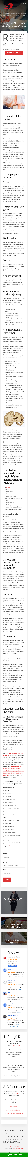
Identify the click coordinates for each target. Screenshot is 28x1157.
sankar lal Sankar (11, 1004)
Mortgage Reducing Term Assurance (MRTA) (13, 836)
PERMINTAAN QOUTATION (14, 52)
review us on (11, 965)
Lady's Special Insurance (10, 805)
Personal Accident (9, 802)
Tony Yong (9, 992)
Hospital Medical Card (10, 799)
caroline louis (10, 969)
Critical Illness (8, 796)
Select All (7, 790)
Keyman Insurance (9, 823)
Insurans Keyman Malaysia (14, 941)
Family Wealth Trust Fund (10, 832)
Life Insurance (8, 793)
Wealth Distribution (9, 829)
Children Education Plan (10, 811)
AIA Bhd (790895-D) (14, 1106)
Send (7, 879)
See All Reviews (14, 1026)
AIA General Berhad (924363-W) (14, 1110)
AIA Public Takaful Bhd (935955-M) (14, 1113)
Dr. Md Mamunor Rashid (13, 1015)
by (20, 1154)
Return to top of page (14, 1146)
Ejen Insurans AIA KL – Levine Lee (14, 900)
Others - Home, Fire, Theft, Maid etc (13, 843)
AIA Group (17, 1093)
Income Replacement (9, 826)
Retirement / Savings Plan (11, 814)
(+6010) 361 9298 (15, 1045)
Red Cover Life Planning (14, 957)
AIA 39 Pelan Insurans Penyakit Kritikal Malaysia (14, 927)
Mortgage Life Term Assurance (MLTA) (13, 840)
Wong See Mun (11, 980)
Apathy (8, 487)
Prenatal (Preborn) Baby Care (12, 808)
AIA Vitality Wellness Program (12, 820)
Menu (24, 3)
